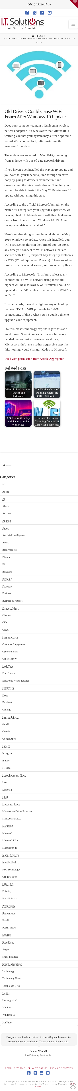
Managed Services (11, 818)
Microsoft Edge (10, 840)
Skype (5, 949)
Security (6, 935)
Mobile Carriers (10, 855)
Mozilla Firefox (10, 862)
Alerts (5, 506)
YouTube (7, 1022)
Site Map (19, 1068)
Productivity (8, 906)
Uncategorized (9, 1000)
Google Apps (9, 738)
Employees (8, 688)
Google (6, 731)
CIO (4, 622)
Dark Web (7, 666)
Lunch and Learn (11, 804)
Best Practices (9, 549)
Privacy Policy (38, 1068)
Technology (8, 971)
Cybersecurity (9, 658)
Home (8, 1068)
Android (6, 521)
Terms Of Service (61, 1068)
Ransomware (8, 913)
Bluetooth (7, 571)
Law (4, 782)
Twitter (6, 993)
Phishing (6, 891)
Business (6, 593)
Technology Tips (11, 986)
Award (5, 542)
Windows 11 (8, 1014)
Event (5, 695)
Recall (5, 920)
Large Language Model (14, 775)
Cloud (5, 629)
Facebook (7, 702)
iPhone (5, 760)
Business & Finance (12, 600)
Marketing (7, 826)
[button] (73, 24)
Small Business (10, 956)
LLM (5, 797)
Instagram (7, 753)
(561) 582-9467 (39, 4)
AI (3, 499)
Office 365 (7, 884)
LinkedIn (7, 789)
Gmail (5, 724)
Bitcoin (6, 557)
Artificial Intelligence (13, 535)
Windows (7, 1007)
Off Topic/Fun (9, 877)
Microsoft (7, 833)
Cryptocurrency (10, 637)
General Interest (10, 717)
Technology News (11, 978)
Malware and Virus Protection (17, 811)
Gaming (6, 709)
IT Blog (6, 768)
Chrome (6, 615)
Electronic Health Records (15, 680)
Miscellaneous (9, 847)
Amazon (6, 513)
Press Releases (9, 898)
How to (6, 746)
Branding (7, 579)
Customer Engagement (14, 644)
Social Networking (12, 964)
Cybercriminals (10, 651)
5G (3, 484)
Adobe (5, 491)
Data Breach (8, 673)
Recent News (9, 927)
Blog (4, 564)
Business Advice (10, 608)
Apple (5, 528)
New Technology (11, 869)
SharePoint (8, 942)
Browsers (7, 586)
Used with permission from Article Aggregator (34, 358)
